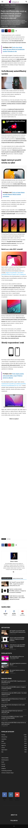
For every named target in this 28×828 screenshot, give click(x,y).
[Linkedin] (14, 572)
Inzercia (3, 764)
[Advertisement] (14, 478)
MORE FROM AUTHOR (18, 578)
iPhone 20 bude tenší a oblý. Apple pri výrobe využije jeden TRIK (13, 705)
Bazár (2, 762)
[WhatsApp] (12, 30)
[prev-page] (2, 603)
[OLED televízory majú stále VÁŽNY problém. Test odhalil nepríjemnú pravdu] (5, 597)
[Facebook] (2, 30)
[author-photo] (14, 559)
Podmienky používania (6, 770)
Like (5, 610)
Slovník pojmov (5, 760)
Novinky (12, 8)
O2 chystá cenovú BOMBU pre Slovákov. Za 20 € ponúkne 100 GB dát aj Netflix (12, 717)
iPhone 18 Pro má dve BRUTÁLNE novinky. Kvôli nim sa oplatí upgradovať (13, 723)
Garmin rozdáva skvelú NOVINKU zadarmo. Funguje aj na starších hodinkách (17, 590)
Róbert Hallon (5, 26)
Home (2, 5)
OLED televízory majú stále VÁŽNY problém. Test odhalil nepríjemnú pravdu (17, 597)
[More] (16, 30)
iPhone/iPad (12, 5)
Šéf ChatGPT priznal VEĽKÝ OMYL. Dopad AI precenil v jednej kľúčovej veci (16, 584)
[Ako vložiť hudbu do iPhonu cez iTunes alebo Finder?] (5, 658)
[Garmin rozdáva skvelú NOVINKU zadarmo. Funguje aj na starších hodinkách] (5, 590)
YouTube (8, 538)
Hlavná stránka (4, 757)
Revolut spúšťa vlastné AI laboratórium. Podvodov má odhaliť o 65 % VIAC (13, 699)
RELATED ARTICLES (6, 578)
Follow (14, 610)
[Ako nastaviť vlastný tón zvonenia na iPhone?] (5, 665)
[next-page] (5, 603)
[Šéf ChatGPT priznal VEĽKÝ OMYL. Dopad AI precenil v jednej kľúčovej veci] (5, 583)
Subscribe (22, 610)
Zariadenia (7, 5)
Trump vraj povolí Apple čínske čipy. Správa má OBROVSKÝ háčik (11, 711)
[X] (6, 30)
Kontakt (3, 766)
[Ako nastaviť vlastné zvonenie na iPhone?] (5, 671)
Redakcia (3, 768)
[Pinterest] (9, 30)
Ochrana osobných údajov (7, 772)
